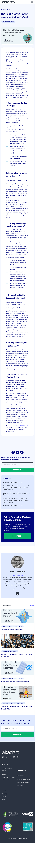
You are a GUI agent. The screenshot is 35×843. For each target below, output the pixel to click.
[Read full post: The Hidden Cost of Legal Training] (17, 616)
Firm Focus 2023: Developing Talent (13, 482)
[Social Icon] (3, 757)
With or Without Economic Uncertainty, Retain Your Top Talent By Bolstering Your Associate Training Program (16, 487)
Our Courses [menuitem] (21, 764)
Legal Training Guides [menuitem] (23, 782)
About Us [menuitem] (4, 790)
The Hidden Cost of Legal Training (12, 629)
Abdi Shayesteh (9, 21)
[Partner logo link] (10, 814)
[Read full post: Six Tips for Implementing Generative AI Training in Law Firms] (17, 641)
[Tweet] (22, 452)
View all (31, 605)
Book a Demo (17, 536)
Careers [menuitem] (4, 796)
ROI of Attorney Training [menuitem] (24, 779)
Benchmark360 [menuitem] (22, 770)
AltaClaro (14, 651)
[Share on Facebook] (13, 452)
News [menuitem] (3, 799)
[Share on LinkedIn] (17, 452)
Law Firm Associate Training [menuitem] (7, 769)
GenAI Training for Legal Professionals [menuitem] (8, 778)
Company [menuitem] (4, 793)
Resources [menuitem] (21, 775)
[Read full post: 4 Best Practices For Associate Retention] (17, 668)
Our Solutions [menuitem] (6, 764)
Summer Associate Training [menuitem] (7, 773)
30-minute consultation (21, 425)
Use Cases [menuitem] (20, 785)
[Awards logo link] (7, 827)
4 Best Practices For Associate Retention (15, 681)
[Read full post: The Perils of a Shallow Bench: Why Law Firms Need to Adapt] (17, 693)
